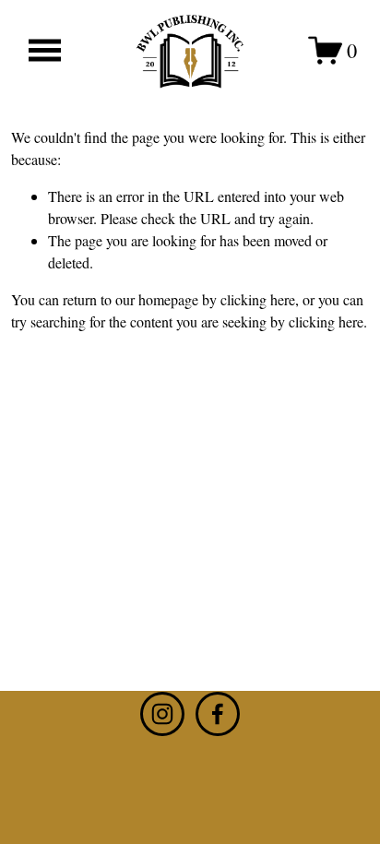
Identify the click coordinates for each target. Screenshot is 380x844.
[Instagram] (162, 714)
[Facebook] (218, 714)
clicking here (257, 299)
